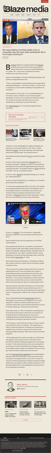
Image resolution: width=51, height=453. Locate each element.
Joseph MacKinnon (24, 409)
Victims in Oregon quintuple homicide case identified (25, 139)
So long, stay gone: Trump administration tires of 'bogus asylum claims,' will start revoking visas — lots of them (11, 139)
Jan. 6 (30, 156)
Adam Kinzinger (14, 106)
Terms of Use (26, 118)
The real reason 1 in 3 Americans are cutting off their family (40, 413)
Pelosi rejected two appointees (21, 354)
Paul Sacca (6, 57)
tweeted (15, 150)
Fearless (6, 411)
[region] (25, 445)
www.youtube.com (25, 227)
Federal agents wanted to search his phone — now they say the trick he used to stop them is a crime (39, 139)
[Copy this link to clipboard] (31, 375)
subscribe (44, 1)
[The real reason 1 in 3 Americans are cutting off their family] (40, 404)
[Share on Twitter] (24, 375)
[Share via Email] (27, 375)
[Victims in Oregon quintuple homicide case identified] (25, 133)
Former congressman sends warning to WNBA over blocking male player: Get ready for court (10, 415)
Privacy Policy (20, 118)
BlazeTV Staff (37, 409)
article (36, 168)
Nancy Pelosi (19, 257)
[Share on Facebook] (20, 375)
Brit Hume (11, 65)
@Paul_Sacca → (21, 388)
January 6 (40, 65)
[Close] (49, 440)
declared (17, 195)
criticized (32, 162)
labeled (19, 174)
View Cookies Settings (17, 450)
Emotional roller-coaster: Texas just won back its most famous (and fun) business (25, 413)
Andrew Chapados (9, 409)
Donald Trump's (30, 298)
